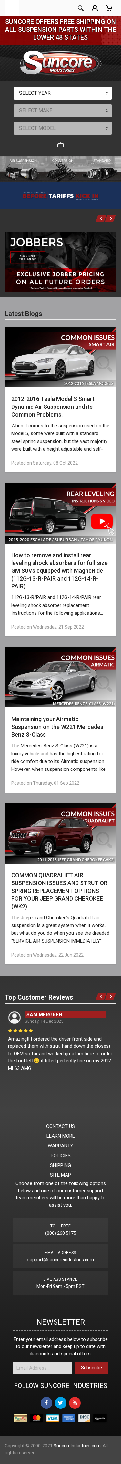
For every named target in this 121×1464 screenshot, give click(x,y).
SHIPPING (60, 1165)
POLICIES (61, 1155)
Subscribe (91, 1367)
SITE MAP (60, 1175)
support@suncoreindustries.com (60, 1259)
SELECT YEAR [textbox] (35, 93)
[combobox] (63, 93)
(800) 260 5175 (60, 1233)
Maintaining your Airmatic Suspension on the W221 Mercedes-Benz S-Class (58, 727)
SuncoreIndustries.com (77, 1445)
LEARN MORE (60, 1136)
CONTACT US (60, 1126)
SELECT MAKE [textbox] (35, 110)
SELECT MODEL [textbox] (37, 128)
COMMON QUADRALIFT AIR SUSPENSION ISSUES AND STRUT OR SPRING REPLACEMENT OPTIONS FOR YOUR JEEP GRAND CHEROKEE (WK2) (59, 891)
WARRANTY (60, 1146)
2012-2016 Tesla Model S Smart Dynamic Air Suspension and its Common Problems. (53, 406)
